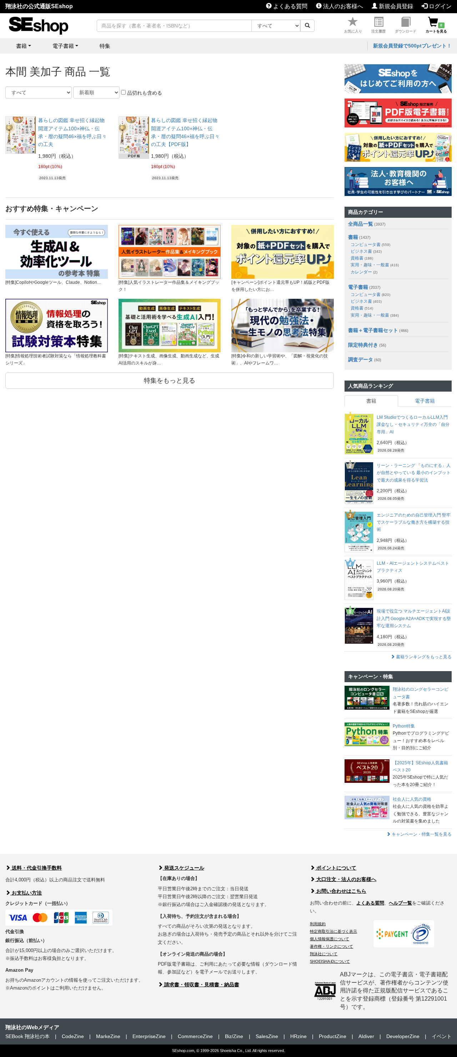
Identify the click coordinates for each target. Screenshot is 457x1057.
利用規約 (318, 924)
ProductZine (332, 1036)
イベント (442, 1036)
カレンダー (364, 272)
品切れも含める (144, 93)
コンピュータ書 (370, 244)
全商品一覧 (360, 224)
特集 (105, 46)
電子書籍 (358, 287)
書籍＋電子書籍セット (373, 330)
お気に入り (353, 31)
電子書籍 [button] (63, 46)
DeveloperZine (403, 1036)
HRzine (298, 1036)
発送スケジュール (183, 868)
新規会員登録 (395, 6)
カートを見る (436, 28)
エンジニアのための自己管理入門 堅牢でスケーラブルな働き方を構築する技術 (414, 522)
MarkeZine (108, 1036)
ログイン (439, 6)
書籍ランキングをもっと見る (423, 656)
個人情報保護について (329, 939)
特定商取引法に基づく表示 (333, 931)
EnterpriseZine (149, 1036)
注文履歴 (378, 31)
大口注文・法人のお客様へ (345, 879)
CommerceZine (195, 1036)
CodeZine (73, 1036)
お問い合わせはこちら (340, 891)
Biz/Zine (234, 1036)
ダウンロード (405, 31)
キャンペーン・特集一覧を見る (421, 834)
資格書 (362, 258)
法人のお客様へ (342, 6)
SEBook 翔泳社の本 (27, 1036)
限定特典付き (363, 345)
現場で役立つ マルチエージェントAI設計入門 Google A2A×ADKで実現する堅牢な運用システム (414, 618)
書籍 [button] (21, 46)
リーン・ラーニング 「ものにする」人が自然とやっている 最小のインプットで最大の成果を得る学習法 (414, 473)
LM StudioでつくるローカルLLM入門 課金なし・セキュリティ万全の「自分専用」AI (413, 424)
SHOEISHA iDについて (330, 961)
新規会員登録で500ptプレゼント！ (412, 46)
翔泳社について (323, 954)
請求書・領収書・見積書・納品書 (201, 984)
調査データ (360, 359)
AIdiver (366, 1036)
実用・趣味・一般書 (375, 264)
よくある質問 (289, 6)
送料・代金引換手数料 (36, 868)
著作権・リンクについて (331, 946)
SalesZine (267, 1036)
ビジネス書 (366, 251)
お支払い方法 (26, 893)
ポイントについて (335, 868)
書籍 (353, 237)
